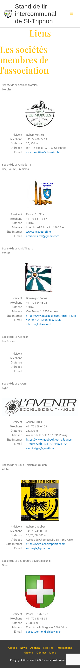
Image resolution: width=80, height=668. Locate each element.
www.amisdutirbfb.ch (39, 231)
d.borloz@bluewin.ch (38, 324)
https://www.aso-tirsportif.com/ (46, 543)
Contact (41, 652)
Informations (64, 647)
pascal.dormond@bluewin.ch (43, 631)
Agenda (35, 647)
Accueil (12, 647)
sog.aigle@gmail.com (39, 548)
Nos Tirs (48, 647)
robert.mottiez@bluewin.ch (42, 152)
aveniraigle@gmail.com (41, 448)
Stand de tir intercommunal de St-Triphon (35, 14)
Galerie (28, 652)
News (23, 647)
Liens (52, 652)
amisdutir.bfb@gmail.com (42, 236)
